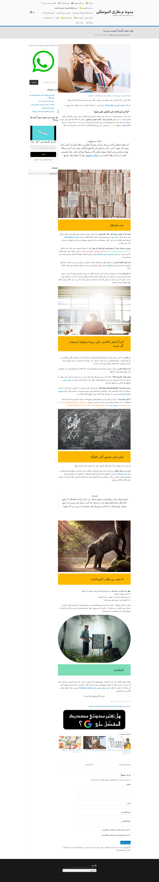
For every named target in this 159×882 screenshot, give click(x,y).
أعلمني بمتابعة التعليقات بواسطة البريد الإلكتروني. (115, 830)
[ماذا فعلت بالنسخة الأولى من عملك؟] (70, 742)
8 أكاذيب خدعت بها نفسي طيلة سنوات (42, 104)
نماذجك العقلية (112, 265)
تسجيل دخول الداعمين (63, 13)
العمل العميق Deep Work (115, 105)
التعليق (128, 784)
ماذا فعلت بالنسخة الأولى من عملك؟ (71, 750)
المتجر (57, 18)
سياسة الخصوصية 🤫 (85, 8)
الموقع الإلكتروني (126, 821)
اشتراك (34, 82)
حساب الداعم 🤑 (66, 18)
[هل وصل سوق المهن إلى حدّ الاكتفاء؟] (94, 742)
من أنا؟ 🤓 (89, 3)
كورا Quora (123, 474)
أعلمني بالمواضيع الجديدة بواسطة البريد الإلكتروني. (115, 835)
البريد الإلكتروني (126, 812)
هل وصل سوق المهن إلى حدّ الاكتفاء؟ (96, 750)
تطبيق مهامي (66, 380)
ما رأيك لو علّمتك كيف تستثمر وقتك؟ (43, 111)
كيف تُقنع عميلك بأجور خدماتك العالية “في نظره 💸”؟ (41, 96)
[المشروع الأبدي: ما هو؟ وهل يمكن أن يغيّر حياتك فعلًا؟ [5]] (119, 742)
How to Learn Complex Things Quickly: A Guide (105, 706)
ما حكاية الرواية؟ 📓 (77, 3)
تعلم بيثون (114, 237)
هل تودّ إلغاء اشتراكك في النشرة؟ (82, 13)
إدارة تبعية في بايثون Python (107, 254)
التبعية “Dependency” (71, 237)
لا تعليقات (90, 95)
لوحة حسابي (79, 23)
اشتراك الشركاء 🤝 (48, 13)
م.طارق (124, 95)
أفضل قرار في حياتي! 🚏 (48, 3)
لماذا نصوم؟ (89, 765)
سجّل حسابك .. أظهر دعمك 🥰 (83, 18)
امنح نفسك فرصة (124, 765)
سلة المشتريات (48, 18)
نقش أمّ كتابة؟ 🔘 (63, 3)
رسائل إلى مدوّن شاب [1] (46, 101)
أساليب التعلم (92, 155)
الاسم (128, 803)
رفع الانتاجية (98, 95)
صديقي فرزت (112, 405)
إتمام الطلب (89, 23)
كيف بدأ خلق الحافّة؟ (48, 108)
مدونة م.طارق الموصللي (114, 11)
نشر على (114, 95)
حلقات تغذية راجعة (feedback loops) (92, 688)
